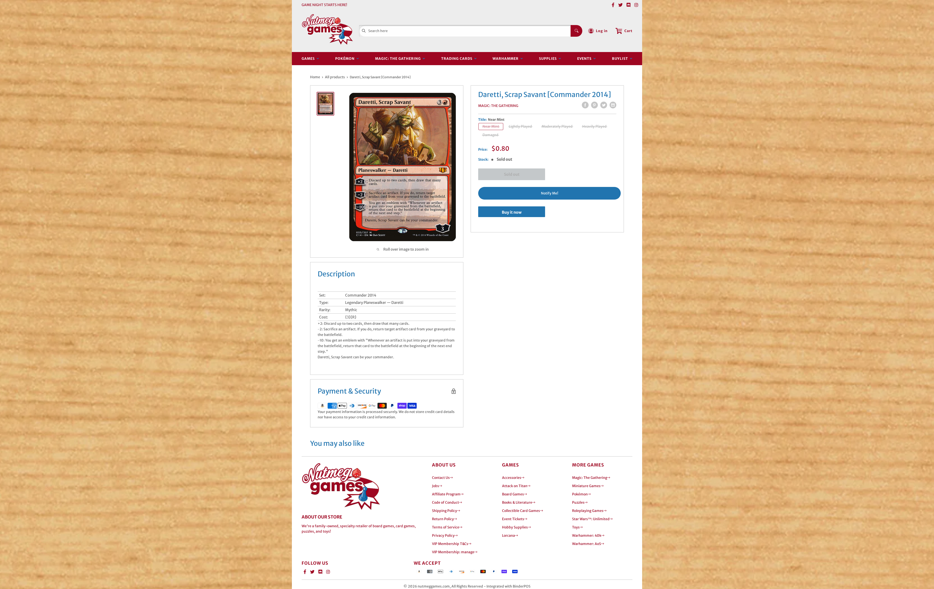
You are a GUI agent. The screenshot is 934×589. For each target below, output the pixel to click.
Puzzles (578, 502)
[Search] (576, 31)
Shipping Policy (444, 511)
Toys (576, 527)
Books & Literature (517, 502)
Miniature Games (586, 486)
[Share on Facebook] (585, 105)
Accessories (511, 477)
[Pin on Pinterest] (594, 105)
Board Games (513, 494)
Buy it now (511, 212)
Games (309, 58)
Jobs (435, 486)
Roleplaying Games (587, 511)
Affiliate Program (446, 494)
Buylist (621, 58)
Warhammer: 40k (586, 535)
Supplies (549, 58)
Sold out (512, 174)
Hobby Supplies (515, 527)
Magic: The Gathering (399, 58)
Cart (628, 31)
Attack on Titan (514, 486)
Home (315, 77)
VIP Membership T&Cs (450, 544)
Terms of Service (445, 527)
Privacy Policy (443, 535)
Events (585, 58)
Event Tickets (513, 519)
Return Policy (443, 519)
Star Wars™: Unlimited (591, 519)
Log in (602, 31)
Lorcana (508, 535)
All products (335, 77)
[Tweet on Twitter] (603, 105)
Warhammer (507, 58)
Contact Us (441, 477)
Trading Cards (457, 58)
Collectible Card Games (521, 511)
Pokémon (346, 58)
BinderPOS (521, 586)
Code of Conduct (445, 502)
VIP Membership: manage (453, 552)
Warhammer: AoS (586, 544)
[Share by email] (613, 105)
